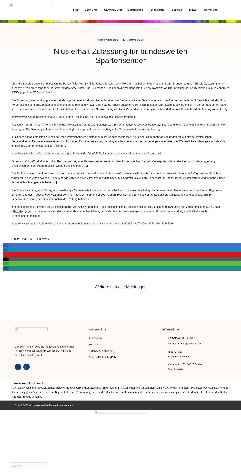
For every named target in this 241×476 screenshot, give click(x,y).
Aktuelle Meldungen (107, 39)
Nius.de (17, 211)
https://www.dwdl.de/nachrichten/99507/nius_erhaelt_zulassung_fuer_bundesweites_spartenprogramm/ (73, 117)
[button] (223, 10)
